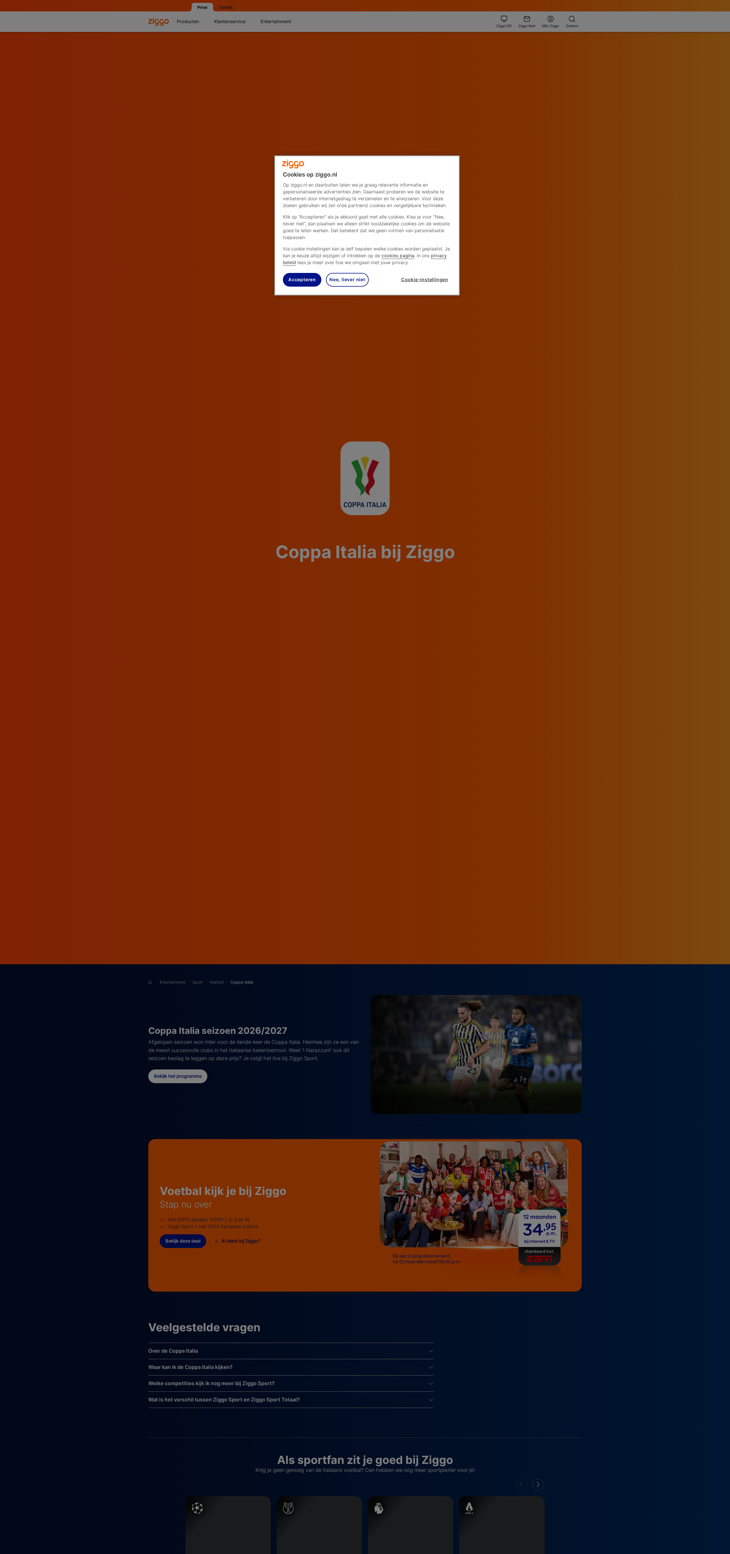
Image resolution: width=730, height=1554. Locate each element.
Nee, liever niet (347, 280)
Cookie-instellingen (424, 280)
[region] (367, 225)
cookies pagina (398, 255)
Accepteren (302, 280)
